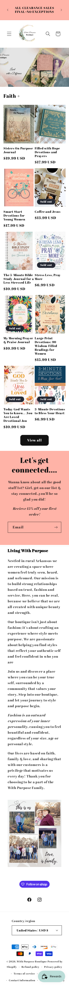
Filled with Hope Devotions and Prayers (47, 152)
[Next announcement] (61, 10)
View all (34, 440)
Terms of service (24, 973)
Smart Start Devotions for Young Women (14, 215)
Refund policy (30, 967)
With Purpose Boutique (32, 961)
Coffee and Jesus (47, 212)
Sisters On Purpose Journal (18, 150)
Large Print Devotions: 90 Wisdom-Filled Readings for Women (46, 346)
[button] (9, 34)
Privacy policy (53, 967)
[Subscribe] (56, 527)
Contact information (22, 980)
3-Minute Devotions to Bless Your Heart (50, 411)
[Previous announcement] (7, 10)
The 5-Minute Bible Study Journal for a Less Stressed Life (18, 279)
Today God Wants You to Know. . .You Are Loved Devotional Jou (18, 415)
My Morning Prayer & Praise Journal (18, 340)
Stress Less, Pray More (48, 277)
